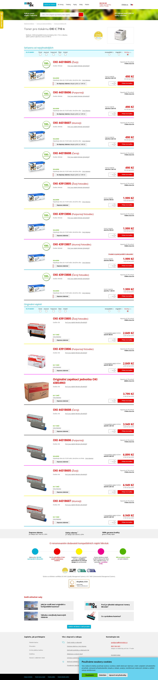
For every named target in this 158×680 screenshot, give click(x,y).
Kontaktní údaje (115, 655)
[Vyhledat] (81, 14)
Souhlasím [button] (89, 675)
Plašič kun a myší (40, 677)
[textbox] (59, 14)
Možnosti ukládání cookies (75, 661)
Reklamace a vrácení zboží (75, 654)
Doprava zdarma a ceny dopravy (76, 646)
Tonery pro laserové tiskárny (44, 23)
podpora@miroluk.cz (119, 642)
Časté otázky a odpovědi (74, 642)
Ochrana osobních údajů (74, 658)
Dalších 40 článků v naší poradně (79, 626)
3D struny (60, 4)
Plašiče (87, 4)
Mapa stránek (28, 677)
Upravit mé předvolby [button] (117, 675)
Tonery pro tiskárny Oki (60, 23)
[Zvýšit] (115, 82)
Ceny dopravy (86, 80)
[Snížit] (115, 84)
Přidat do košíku (126, 83)
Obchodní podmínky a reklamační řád (78, 650)
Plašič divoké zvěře (63, 677)
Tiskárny (68, 4)
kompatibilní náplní (110, 333)
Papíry (75, 4)
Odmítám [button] (102, 675)
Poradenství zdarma (73, 665)
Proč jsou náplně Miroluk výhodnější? (79, 66)
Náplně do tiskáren (49, 4)
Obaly (81, 4)
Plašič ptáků (51, 677)
